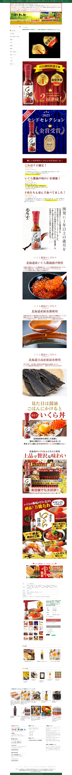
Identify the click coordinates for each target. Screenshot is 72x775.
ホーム (18, 766)
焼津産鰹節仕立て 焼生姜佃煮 (43, 680)
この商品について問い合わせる (53, 626)
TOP (23, 27)
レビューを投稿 (49, 630)
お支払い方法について (37, 766)
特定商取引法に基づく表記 (51, 766)
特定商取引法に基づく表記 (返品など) (51, 622)
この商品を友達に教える (50, 631)
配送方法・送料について (44, 766)
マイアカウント (21, 766)
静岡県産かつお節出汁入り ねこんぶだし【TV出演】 (45, 661)
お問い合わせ (25, 766)
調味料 (26, 27)
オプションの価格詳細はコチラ (50, 616)
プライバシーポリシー (31, 766)
